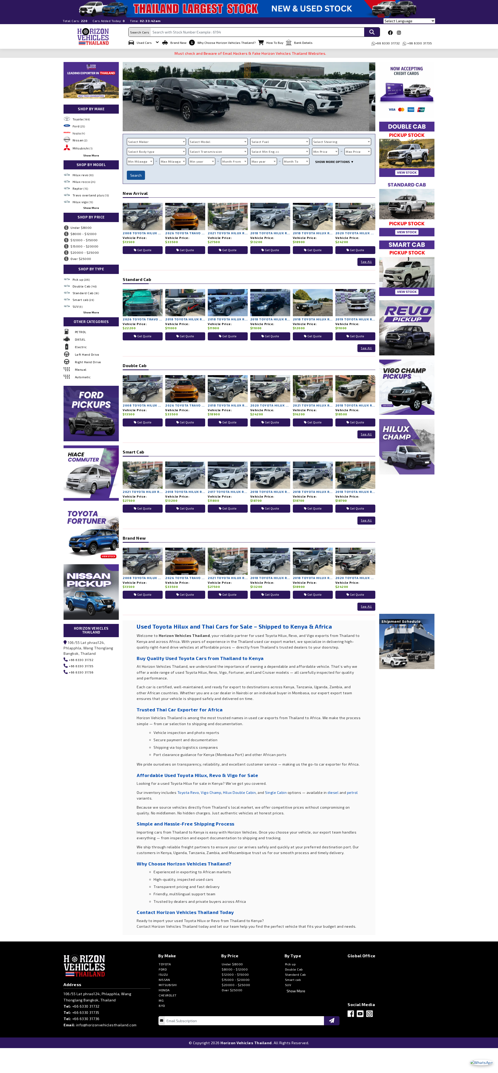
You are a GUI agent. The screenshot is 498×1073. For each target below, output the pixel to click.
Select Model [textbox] (200, 141)
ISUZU (163, 974)
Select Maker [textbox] (138, 141)
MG (161, 1000)
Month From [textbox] (231, 161)
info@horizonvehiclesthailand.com (106, 1025)
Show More (91, 155)
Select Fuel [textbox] (260, 141)
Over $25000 (81, 258)
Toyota (81, 119)
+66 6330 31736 (81, 672)
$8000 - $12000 (83, 234)
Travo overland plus (91, 195)
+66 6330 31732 (387, 43)
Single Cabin (276, 792)
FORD (163, 969)
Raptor (80, 188)
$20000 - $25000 (85, 252)
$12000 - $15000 (84, 240)
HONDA (164, 990)
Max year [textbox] (259, 161)
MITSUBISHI (168, 985)
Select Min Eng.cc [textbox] (265, 151)
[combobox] (156, 141)
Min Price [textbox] (320, 151)
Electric (81, 347)
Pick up (81, 279)
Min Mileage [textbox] (138, 161)
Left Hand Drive (87, 354)
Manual (81, 369)
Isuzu (79, 133)
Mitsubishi (83, 148)
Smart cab (83, 299)
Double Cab (85, 286)
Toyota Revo (188, 792)
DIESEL (80, 339)
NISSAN (164, 979)
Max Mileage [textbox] (171, 161)
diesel (333, 792)
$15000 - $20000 (85, 246)
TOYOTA (165, 964)
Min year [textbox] (196, 161)
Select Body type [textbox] (141, 151)
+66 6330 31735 (419, 43)
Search (136, 175)
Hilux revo (83, 175)
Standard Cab (86, 293)
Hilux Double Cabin (239, 792)
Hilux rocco (84, 181)
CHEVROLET (168, 995)
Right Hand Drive (88, 362)
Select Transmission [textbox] (206, 151)
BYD (162, 1005)
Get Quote (143, 250)
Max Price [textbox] (353, 151)
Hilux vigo (83, 202)
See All (366, 261)
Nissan (80, 140)
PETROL (80, 332)
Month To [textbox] (291, 161)
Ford (79, 126)
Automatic (83, 377)
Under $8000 (81, 227)
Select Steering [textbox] (325, 141)
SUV (78, 306)
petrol (352, 792)
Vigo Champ (211, 792)
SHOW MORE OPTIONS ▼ (334, 161)
